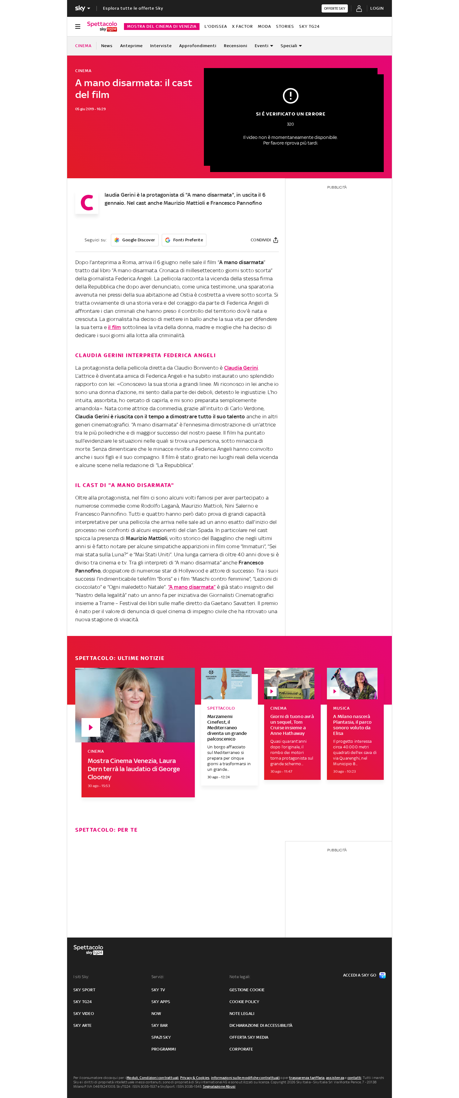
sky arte (82, 1025)
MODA (264, 26)
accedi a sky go (359, 975)
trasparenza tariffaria (306, 1078)
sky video (83, 1013)
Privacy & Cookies (195, 1078)
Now (156, 1013)
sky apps (160, 1001)
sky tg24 (82, 1001)
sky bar (159, 1025)
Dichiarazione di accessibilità (261, 1025)
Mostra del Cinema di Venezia (161, 26)
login (377, 8)
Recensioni (235, 45)
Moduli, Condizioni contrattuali (152, 1078)
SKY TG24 (309, 26)
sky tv (158, 989)
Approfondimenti (197, 45)
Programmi (163, 1049)
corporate (241, 1049)
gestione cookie (247, 989)
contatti (355, 1078)
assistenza (335, 1078)
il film (114, 327)
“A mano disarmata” (192, 587)
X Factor (242, 26)
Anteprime (131, 45)
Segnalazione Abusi (219, 1086)
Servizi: (158, 976)
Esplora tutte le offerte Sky (133, 8)
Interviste (161, 45)
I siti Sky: (81, 976)
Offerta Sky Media (249, 1037)
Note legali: (240, 976)
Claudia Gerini (241, 368)
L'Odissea (216, 26)
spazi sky (161, 1037)
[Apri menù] (77, 26)
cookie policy (244, 1001)
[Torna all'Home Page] (102, 26)
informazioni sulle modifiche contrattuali (245, 1078)
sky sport (84, 989)
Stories (285, 26)
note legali (242, 1013)
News (107, 45)
